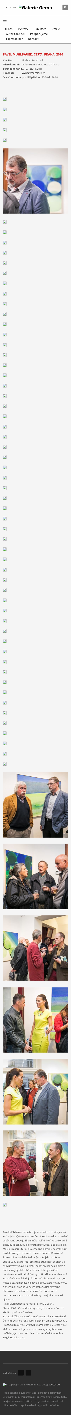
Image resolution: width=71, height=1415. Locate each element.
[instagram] (28, 1373)
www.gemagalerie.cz (33, 73)
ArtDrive (55, 1384)
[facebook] (21, 1373)
